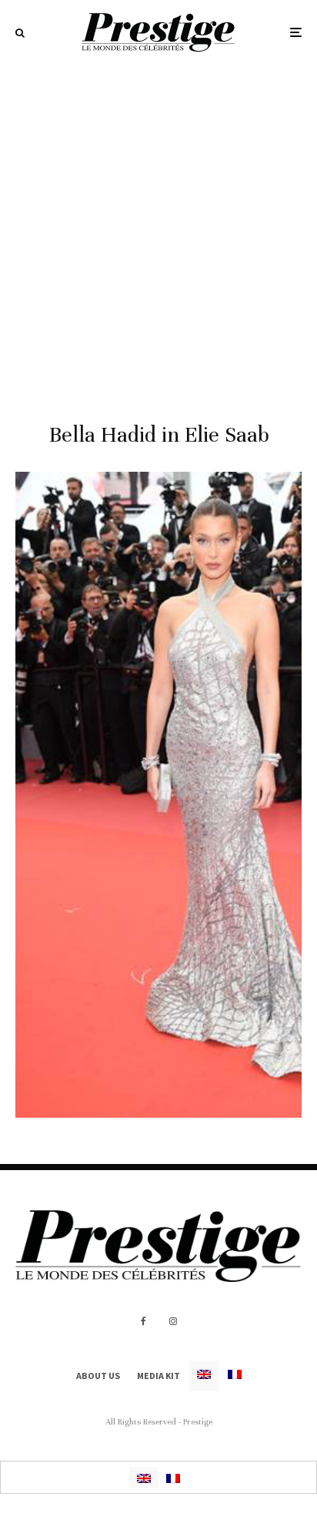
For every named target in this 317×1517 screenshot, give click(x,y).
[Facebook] (143, 1321)
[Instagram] (173, 1321)
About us (98, 1375)
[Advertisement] (158, 231)
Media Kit (158, 1375)
